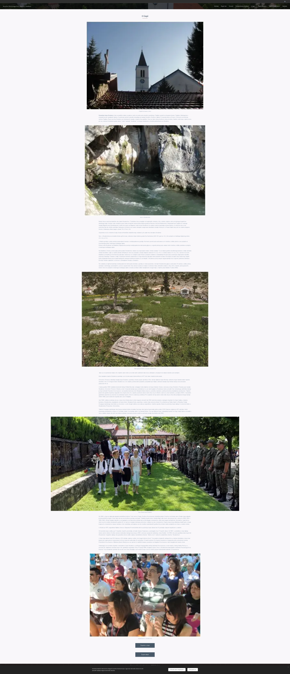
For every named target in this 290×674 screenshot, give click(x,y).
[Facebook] (285, 1)
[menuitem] (217, 6)
